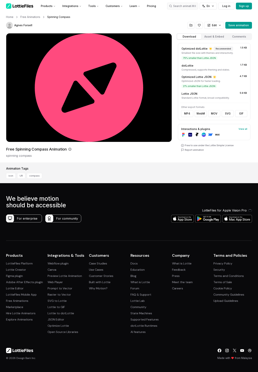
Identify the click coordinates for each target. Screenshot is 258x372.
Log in (226, 6)
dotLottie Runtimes (144, 326)
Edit (214, 25)
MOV (214, 113)
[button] (9, 25)
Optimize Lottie (58, 326)
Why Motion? (98, 288)
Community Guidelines (228, 295)
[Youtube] (242, 350)
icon (10, 175)
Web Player (55, 282)
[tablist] (214, 36)
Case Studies (98, 263)
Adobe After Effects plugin (24, 282)
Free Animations (17, 301)
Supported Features (145, 319)
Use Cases (96, 270)
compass (34, 175)
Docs (134, 263)
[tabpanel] (214, 102)
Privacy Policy (222, 263)
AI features (138, 332)
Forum (135, 288)
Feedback (179, 270)
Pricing (151, 6)
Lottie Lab (138, 301)
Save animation (238, 25)
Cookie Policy (222, 288)
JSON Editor (56, 319)
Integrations (70, 6)
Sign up (244, 6)
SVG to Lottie (57, 301)
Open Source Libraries (63, 332)
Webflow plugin (58, 263)
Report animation (194, 149)
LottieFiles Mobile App (21, 295)
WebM (200, 113)
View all (243, 129)
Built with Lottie (99, 282)
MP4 (187, 113)
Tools (92, 6)
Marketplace (14, 307)
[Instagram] (227, 350)
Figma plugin (14, 276)
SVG (228, 113)
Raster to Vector (59, 295)
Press (176, 276)
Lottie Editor (15, 288)
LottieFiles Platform (19, 263)
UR (21, 175)
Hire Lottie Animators (21, 313)
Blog (133, 276)
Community (138, 307)
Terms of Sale (222, 282)
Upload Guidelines (225, 301)
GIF (241, 113)
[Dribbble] (249, 350)
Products (47, 6)
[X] (234, 350)
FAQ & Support (141, 295)
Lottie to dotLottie (61, 313)
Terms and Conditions (228, 276)
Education (138, 270)
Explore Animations (19, 319)
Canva (52, 270)
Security (219, 270)
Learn (133, 6)
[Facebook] (219, 350)
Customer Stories (101, 276)
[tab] (189, 36)
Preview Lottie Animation (65, 276)
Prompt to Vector (60, 288)
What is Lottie (140, 282)
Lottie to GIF (56, 307)
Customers (113, 6)
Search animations (184, 6)
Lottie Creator (16, 270)
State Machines (141, 313)
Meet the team (182, 282)
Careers (177, 288)
